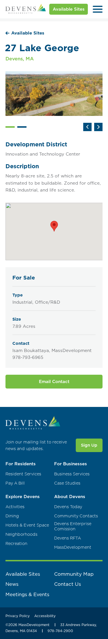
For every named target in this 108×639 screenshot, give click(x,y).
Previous (87, 127)
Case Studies (67, 483)
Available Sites (69, 9)
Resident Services (23, 474)
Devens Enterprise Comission (72, 526)
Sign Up (89, 445)
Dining (12, 516)
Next (98, 127)
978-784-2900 (60, 630)
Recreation (16, 543)
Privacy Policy (17, 615)
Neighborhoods (21, 534)
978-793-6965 (27, 357)
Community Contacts (76, 516)
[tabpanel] (54, 93)
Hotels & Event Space (27, 525)
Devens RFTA (67, 538)
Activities (14, 506)
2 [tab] (21, 127)
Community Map (74, 574)
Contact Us (67, 584)
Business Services (72, 474)
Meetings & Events (27, 594)
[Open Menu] (98, 9)
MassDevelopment (72, 547)
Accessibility (45, 615)
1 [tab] (10, 127)
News (11, 584)
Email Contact (54, 381)
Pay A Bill (15, 483)
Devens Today (68, 506)
